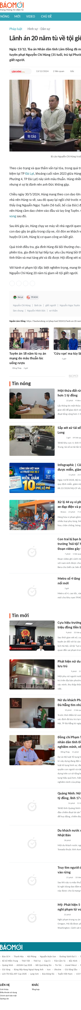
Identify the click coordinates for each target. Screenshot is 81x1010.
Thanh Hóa (19, 957)
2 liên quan (58, 71)
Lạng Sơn (34, 974)
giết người (50, 305)
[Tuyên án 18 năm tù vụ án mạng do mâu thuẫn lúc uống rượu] (29, 338)
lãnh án (38, 305)
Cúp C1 (47, 961)
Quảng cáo (4, 999)
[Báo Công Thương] (62, 475)
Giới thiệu (4, 990)
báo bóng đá (48, 974)
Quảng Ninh (7, 965)
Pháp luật (15, 29)
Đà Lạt (29, 174)
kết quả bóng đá (43, 965)
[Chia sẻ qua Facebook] (12, 283)
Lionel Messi (71, 965)
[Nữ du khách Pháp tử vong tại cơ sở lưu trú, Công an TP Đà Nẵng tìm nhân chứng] (32, 713)
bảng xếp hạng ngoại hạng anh (28, 970)
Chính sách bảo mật (8, 996)
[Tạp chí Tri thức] (60, 589)
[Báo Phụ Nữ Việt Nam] (63, 671)
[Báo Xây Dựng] (62, 803)
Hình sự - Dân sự (39, 29)
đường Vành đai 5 (68, 957)
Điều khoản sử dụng (8, 993)
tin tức (58, 965)
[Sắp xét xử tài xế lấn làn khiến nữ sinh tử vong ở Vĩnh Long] (32, 441)
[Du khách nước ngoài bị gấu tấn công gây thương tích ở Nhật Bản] (32, 843)
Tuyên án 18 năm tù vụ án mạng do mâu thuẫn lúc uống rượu (27, 358)
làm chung (18, 311)
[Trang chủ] (12, 6)
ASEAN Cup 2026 (24, 965)
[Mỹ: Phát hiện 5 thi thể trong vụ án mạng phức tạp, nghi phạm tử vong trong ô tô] (32, 918)
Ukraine (57, 970)
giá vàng (6, 970)
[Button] (27, 71)
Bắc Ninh (73, 961)
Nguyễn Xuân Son (48, 957)
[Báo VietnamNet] (61, 438)
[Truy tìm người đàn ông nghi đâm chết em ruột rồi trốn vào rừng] (32, 880)
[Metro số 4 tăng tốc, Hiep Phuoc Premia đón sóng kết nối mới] (32, 591)
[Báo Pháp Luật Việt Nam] (61, 401)
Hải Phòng (31, 957)
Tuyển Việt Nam (65, 974)
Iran (48, 970)
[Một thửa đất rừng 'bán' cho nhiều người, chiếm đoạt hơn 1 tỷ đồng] (32, 404)
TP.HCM (34, 297)
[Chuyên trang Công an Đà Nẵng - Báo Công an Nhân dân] (57, 359)
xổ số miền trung (10, 961)
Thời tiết (26, 961)
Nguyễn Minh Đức (36, 311)
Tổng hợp (36, 990)
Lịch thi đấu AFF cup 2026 (14, 974)
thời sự (37, 961)
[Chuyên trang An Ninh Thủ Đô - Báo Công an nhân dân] (60, 840)
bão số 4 (6, 957)
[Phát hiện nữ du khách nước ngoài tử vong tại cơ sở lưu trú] (32, 674)
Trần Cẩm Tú (59, 961)
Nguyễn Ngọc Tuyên (70, 305)
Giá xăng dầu (71, 970)
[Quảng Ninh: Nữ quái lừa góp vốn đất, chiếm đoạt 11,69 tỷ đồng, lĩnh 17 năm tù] (32, 806)
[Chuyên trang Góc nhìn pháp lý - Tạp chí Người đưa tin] (60, 554)
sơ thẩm (53, 311)
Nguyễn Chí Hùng (22, 305)
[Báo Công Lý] (61, 633)
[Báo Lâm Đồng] (18, 71)
